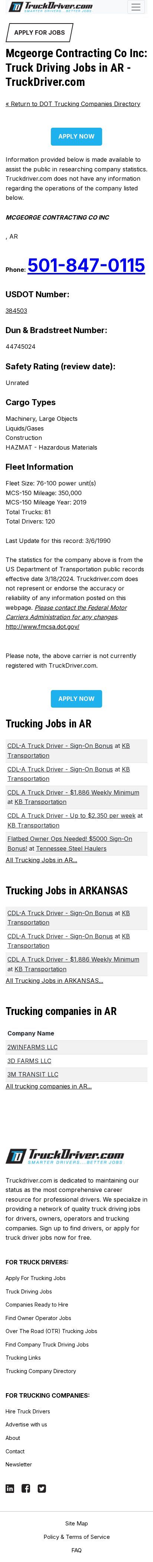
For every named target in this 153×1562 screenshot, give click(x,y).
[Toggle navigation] (136, 7)
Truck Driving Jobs (29, 1291)
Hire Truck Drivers (28, 1411)
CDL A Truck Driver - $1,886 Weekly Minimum (73, 792)
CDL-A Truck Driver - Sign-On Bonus (60, 745)
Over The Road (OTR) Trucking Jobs (51, 1331)
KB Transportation (40, 801)
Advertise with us (26, 1424)
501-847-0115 (86, 265)
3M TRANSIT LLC (32, 1074)
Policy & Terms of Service (76, 1536)
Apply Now (76, 136)
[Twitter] (42, 1488)
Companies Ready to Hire (37, 1304)
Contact (15, 1451)
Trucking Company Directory (41, 1371)
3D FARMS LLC (29, 1061)
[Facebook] (26, 1488)
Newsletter (19, 1464)
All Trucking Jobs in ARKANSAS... (54, 980)
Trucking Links (23, 1357)
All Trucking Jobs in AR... (41, 860)
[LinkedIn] (10, 1488)
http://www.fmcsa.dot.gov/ (42, 626)
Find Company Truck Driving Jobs (47, 1344)
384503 (16, 310)
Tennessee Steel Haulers (71, 848)
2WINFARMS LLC (32, 1047)
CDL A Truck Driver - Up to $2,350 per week (71, 815)
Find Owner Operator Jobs (38, 1318)
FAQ (76, 1550)
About (13, 1438)
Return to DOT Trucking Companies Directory (73, 104)
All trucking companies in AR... (49, 1086)
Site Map (76, 1523)
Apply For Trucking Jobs (36, 1278)
